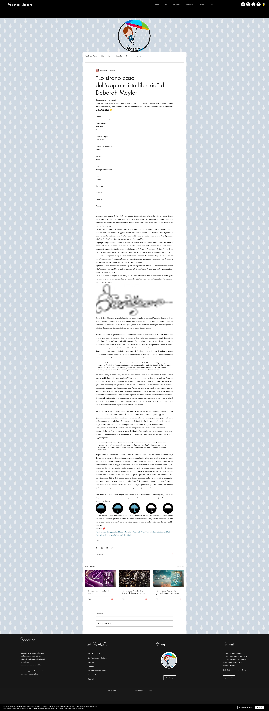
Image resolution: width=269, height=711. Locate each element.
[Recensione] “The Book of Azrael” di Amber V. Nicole (133, 592)
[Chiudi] (266, 707)
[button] (176, 4)
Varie (139, 56)
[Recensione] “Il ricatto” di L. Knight (99, 592)
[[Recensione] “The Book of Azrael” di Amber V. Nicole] (134, 578)
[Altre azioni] (172, 70)
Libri (102, 56)
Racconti (129, 56)
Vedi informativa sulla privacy (74, 708)
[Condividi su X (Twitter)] (102, 548)
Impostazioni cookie (245, 707)
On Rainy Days (91, 56)
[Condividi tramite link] (112, 548)
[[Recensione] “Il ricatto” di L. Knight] (100, 578)
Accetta (259, 707)
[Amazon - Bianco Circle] (258, 4)
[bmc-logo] (264, 4)
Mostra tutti (180, 566)
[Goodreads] (253, 4)
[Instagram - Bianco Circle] (248, 4)
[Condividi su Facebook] (97, 548)
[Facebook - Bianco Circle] (243, 4)
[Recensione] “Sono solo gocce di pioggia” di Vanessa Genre (168, 592)
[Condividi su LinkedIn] (107, 548)
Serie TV (119, 56)
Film (109, 56)
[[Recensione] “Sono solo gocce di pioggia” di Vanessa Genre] (168, 578)
